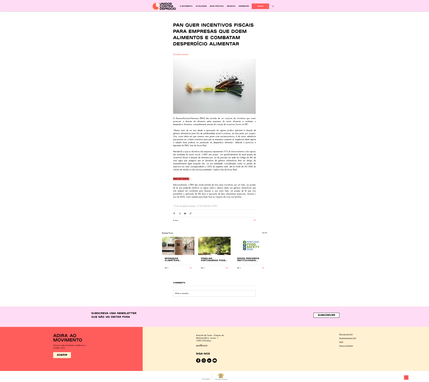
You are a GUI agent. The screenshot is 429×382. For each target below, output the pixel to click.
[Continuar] (406, 377)
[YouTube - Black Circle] (214, 360)
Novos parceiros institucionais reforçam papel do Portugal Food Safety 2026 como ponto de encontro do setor (250, 260)
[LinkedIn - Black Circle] (209, 360)
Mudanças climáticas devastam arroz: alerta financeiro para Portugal (177, 260)
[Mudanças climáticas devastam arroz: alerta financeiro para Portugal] (178, 246)
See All (264, 233)
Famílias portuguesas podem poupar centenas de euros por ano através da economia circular (214, 260)
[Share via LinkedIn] (185, 213)
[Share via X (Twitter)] (180, 213)
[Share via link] (190, 213)
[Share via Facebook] (174, 213)
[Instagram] (204, 360)
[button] (326, 315)
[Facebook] (198, 360)
